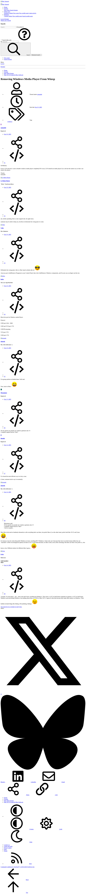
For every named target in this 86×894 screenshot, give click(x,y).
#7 (4, 473)
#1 (4, 162)
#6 (4, 428)
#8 (4, 520)
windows (9, 121)
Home (5, 7)
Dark (30, 842)
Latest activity (32, 13)
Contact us (7, 845)
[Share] (16, 148)
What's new (7, 11)
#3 (4, 263)
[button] (24, 40)
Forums (6, 8)
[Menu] (1, 3)
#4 (4, 314)
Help (5, 849)
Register (3, 66)
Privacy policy (8, 848)
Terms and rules (8, 846)
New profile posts (24, 13)
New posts (7, 10)
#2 (4, 216)
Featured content (8, 13)
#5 (4, 376)
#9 (4, 593)
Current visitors (8, 16)
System (31, 829)
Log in (2, 63)
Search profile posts (27, 16)
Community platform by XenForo (18, 867)
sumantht (39, 94)
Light (60, 829)
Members (6, 14)
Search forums (14, 10)
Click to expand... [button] (8, 528)
